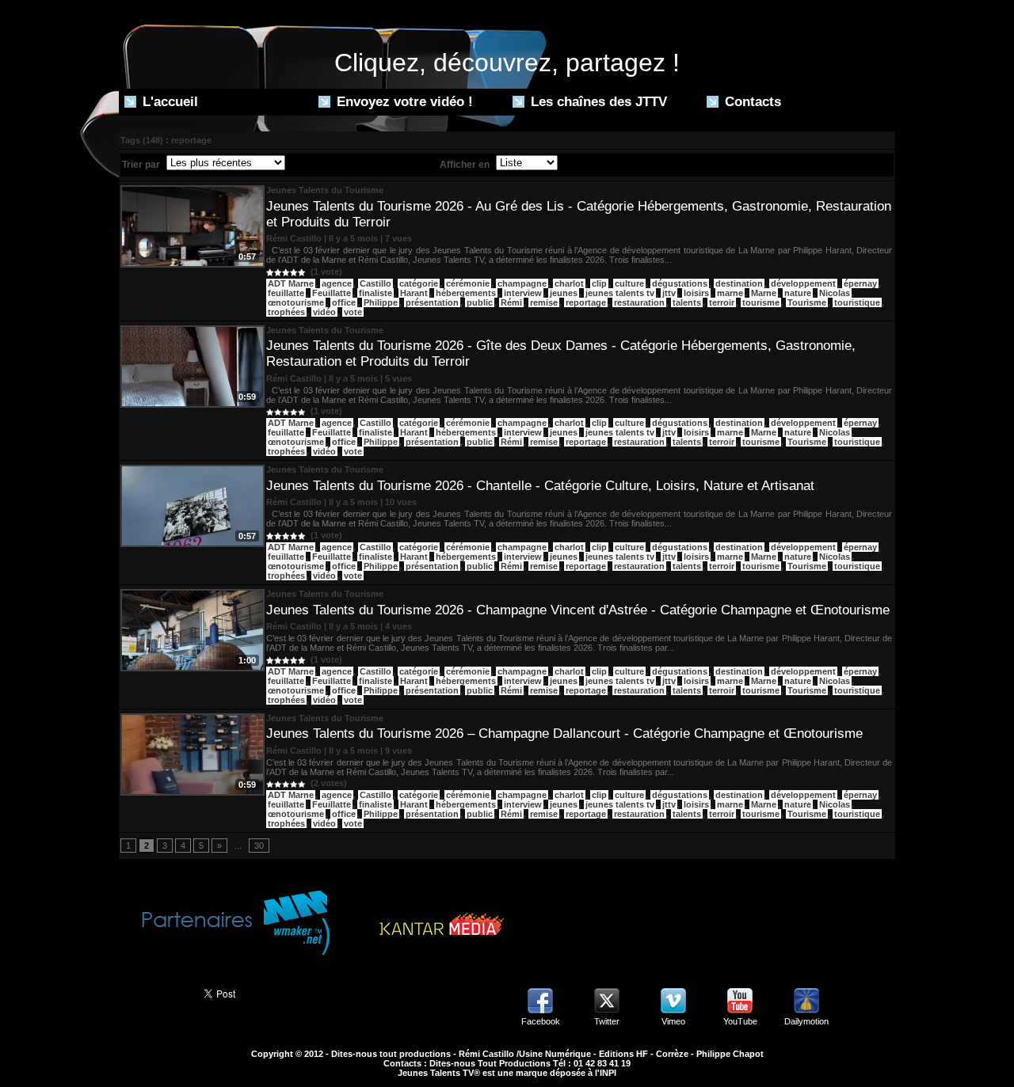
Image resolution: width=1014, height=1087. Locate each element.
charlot (569, 283)
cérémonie (468, 283)
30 (259, 845)
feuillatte (286, 293)
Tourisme (806, 302)
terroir (721, 302)
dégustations (679, 283)
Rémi (511, 302)
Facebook (540, 1021)
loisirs (696, 293)
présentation (432, 302)
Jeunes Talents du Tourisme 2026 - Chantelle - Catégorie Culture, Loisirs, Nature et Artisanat (540, 485)
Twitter (606, 1021)
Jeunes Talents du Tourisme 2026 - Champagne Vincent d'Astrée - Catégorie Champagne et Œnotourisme (578, 610)
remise (544, 302)
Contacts (751, 101)
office (344, 302)
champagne (522, 283)
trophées (286, 312)
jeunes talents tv (619, 293)
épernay (860, 283)
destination (739, 283)
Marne (763, 293)
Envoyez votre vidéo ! (403, 101)
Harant (414, 293)
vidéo (324, 312)
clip (599, 283)
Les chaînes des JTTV (597, 101)
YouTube (740, 1021)
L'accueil (168, 101)
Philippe (381, 302)
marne (730, 293)
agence (337, 283)
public (480, 302)
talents (687, 302)
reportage (586, 302)
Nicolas (834, 293)
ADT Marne (291, 283)
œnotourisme (296, 302)
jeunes (564, 293)
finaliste (375, 293)
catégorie (418, 283)
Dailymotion (806, 1021)
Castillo (375, 283)
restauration (639, 302)
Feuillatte (331, 293)
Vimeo (673, 1021)
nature (797, 293)
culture (629, 283)
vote (353, 312)
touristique (857, 302)
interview (523, 293)
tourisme (761, 302)
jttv (669, 293)
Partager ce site (154, 992)
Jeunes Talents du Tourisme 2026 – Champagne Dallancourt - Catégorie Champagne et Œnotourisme (564, 733)
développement (803, 283)
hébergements (466, 293)
